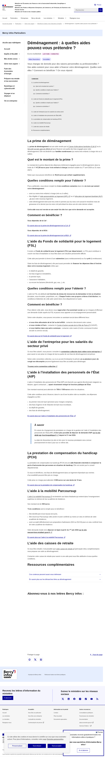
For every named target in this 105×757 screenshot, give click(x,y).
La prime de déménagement (41, 82)
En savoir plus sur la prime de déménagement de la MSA (48, 235)
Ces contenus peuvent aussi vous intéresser (45, 574)
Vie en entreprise (10, 101)
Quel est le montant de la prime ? (45, 86)
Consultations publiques (86, 712)
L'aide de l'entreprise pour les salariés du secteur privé (48, 112)
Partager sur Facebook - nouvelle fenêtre (29, 660)
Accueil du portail (7, 23)
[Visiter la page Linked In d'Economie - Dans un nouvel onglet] (69, 699)
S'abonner (8, 698)
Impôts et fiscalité (11, 54)
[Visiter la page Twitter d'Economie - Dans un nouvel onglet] (63, 699)
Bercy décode (35, 18)
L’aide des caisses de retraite (41, 126)
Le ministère (5, 719)
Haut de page (97, 654)
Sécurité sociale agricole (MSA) (38, 149)
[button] (99, 732)
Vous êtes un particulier (34, 712)
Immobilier (46, 59)
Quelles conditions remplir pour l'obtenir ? (47, 90)
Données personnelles (55, 739)
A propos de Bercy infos (34, 674)
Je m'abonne (83, 750)
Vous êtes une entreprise (35, 716)
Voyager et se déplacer (9, 95)
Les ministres (48, 18)
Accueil (4, 18)
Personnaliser (17, 746)
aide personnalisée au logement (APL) (54, 196)
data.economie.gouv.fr (85, 722)
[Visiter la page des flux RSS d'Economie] (97, 699)
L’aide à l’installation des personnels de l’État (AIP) (47, 115)
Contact (56, 712)
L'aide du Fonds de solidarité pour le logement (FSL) (47, 99)
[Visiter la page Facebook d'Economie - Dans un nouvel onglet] (74, 699)
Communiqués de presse (35, 722)
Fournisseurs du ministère (86, 716)
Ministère (61, 18)
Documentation (83, 719)
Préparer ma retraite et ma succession (11, 80)
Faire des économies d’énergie (8, 71)
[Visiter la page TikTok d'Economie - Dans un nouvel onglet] (86, 699)
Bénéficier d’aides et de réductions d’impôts (49, 23)
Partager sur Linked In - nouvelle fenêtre (41, 660)
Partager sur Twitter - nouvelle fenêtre (35, 660)
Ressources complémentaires (41, 130)
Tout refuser (37, 746)
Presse (99, 5)
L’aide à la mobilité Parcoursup (41, 123)
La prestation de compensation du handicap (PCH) (47, 119)
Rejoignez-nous (75, 18)
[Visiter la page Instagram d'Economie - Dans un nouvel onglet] (80, 699)
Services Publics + (84, 726)
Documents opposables (60, 719)
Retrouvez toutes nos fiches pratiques (55, 674)
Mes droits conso (11, 59)
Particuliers (14, 18)
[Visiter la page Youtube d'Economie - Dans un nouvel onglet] (92, 699)
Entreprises (24, 18)
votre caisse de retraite (64, 549)
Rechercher (100, 10)
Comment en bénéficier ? (43, 93)
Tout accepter (57, 746)
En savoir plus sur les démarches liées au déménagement (50, 579)
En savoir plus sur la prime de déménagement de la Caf (47, 225)
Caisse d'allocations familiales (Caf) (81, 146)
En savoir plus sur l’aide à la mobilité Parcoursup (45, 537)
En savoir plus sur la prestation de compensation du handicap (49, 485)
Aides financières (34, 59)
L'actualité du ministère (34, 719)
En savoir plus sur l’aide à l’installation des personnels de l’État (50, 416)
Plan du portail (58, 716)
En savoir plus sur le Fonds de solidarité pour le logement (48, 336)
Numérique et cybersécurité (9, 87)
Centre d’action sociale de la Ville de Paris (72, 325)
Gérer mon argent (29, 23)
